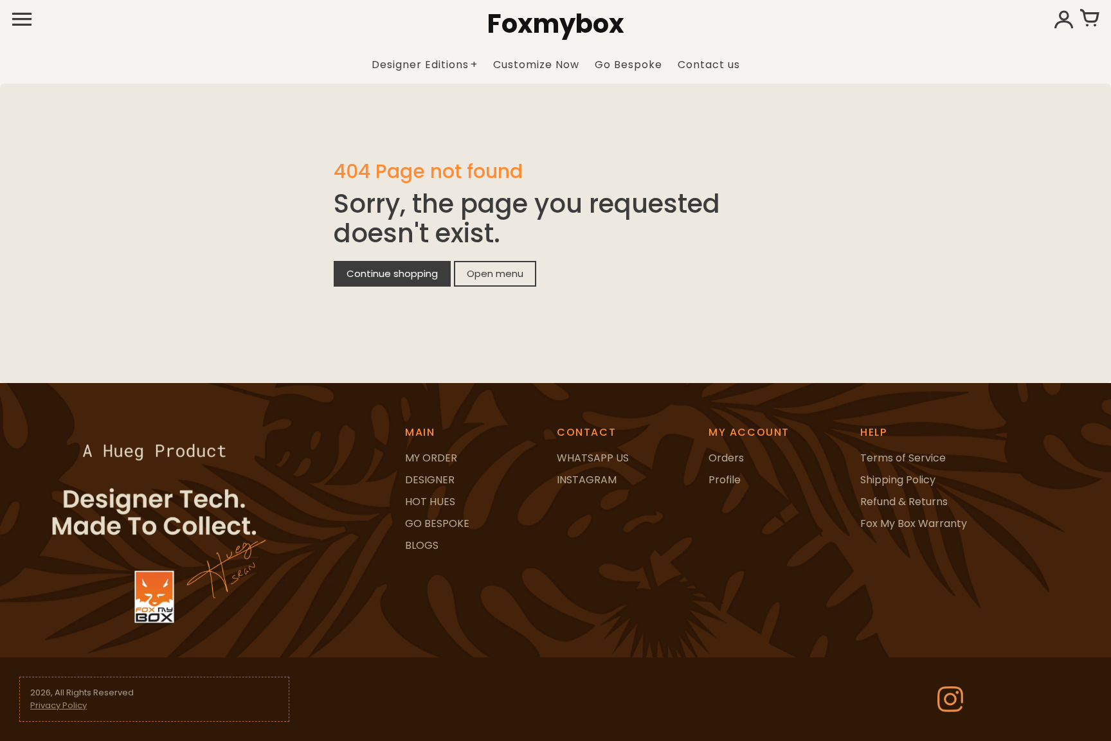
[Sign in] (1063, 19)
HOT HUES (430, 501)
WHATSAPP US (593, 458)
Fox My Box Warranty (913, 523)
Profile (725, 479)
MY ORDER (431, 458)
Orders (726, 458)
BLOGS (421, 545)
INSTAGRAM (587, 479)
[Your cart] (1089, 19)
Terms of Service (903, 458)
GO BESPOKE (437, 523)
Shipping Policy (897, 479)
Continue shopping (392, 273)
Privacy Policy (58, 705)
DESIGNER (430, 479)
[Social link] (950, 699)
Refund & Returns (904, 501)
